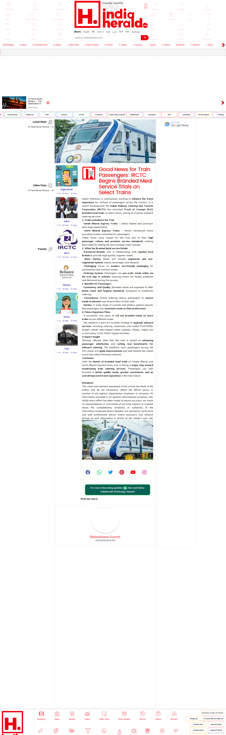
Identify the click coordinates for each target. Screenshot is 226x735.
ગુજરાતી (100, 32)
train (100, 368)
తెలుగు (77, 32)
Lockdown (94, 115)
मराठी (121, 32)
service (126, 241)
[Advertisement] (113, 75)
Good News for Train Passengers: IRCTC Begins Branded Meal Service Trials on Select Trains (125, 181)
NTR (42, 115)
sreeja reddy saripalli (111, 115)
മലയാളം (136, 32)
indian (97, 354)
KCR (164, 115)
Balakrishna (129, 115)
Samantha (181, 115)
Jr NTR (76, 115)
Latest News (40, 122)
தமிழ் (114, 32)
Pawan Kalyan (198, 115)
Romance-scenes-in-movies (212, 713)
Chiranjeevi (147, 115)
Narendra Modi (216, 724)
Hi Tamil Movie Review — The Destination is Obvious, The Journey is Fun (35, 101)
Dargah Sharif (198, 730)
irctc (109, 251)
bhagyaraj (193, 719)
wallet (135, 326)
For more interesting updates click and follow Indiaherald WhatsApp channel (117, 489)
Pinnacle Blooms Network (213, 719)
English (86, 32)
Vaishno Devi (198, 724)
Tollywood (25, 115)
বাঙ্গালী (127, 32)
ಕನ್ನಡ (108, 32)
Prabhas (216, 115)
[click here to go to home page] (111, 27)
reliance (148, 414)
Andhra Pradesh (216, 730)
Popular (42, 249)
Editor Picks (40, 186)
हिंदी (93, 32)
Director (59, 115)
